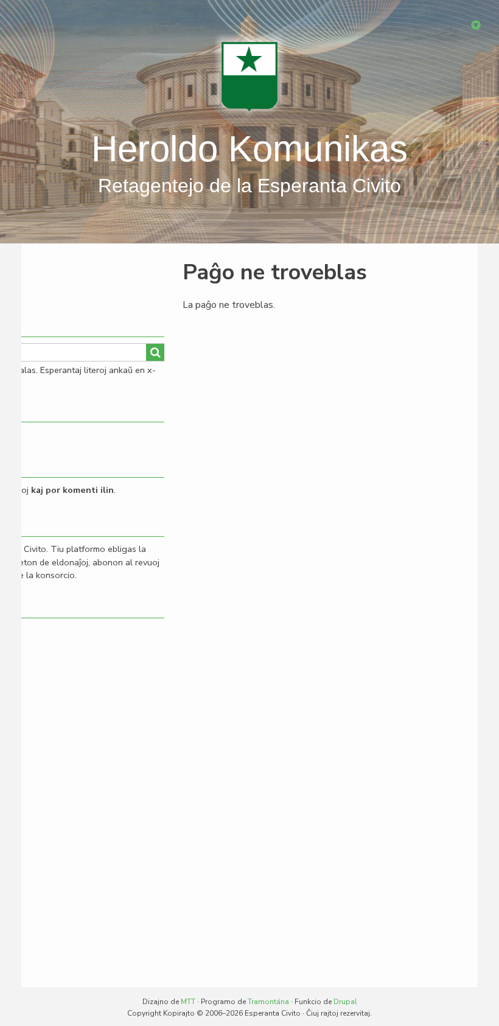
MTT (188, 1002)
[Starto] (249, 76)
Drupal (345, 1002)
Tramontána (268, 1002)
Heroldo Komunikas (249, 148)
